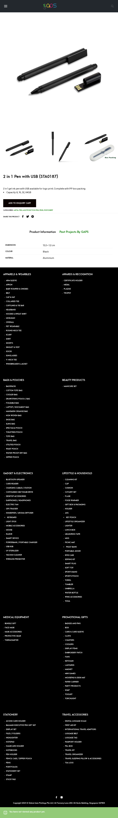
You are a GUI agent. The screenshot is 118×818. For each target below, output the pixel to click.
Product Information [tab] (43, 232)
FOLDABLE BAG (12, 403)
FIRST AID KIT (70, 725)
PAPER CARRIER (72, 682)
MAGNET (69, 669)
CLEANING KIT (71, 480)
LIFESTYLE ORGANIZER (75, 522)
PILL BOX (69, 746)
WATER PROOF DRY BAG (16, 453)
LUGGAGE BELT (71, 734)
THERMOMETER (11, 640)
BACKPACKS (11, 386)
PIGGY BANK (71, 547)
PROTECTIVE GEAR (13, 636)
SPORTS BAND (71, 572)
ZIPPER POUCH (12, 457)
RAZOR (9, 534)
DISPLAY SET (11, 729)
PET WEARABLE (12, 326)
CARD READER (12, 484)
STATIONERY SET (13, 771)
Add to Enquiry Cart (19, 203)
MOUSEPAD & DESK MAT (75, 678)
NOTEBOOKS (11, 750)
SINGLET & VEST (13, 347)
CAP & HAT (10, 297)
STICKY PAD (11, 779)
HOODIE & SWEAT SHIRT (16, 314)
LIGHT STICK (11, 522)
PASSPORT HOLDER (73, 742)
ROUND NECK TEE (14, 331)
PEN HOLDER (11, 754)
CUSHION (69, 488)
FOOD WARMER (72, 500)
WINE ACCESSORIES (73, 597)
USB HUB (9, 547)
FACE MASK (9, 628)
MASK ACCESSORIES (13, 632)
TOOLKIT (69, 694)
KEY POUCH (71, 517)
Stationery (48, 210)
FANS (67, 657)
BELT (8, 293)
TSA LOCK (69, 763)
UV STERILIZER (12, 551)
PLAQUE (67, 289)
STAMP (9, 775)
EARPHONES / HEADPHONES (18, 500)
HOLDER (68, 509)
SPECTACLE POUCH (14, 428)
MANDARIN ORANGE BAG (17, 411)
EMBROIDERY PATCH (73, 653)
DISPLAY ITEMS (71, 649)
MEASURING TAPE (72, 534)
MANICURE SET (70, 386)
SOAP (67, 690)
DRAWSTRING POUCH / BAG (18, 399)
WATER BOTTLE (71, 593)
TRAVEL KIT (70, 750)
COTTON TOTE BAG (14, 391)
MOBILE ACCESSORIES (15, 526)
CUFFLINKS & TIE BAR (15, 306)
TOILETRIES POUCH (14, 432)
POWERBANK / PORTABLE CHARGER (21, 542)
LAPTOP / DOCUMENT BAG (17, 407)
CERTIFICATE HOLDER (73, 281)
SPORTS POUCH (72, 576)
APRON (9, 285)
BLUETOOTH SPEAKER (15, 480)
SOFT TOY (69, 568)
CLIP (67, 484)
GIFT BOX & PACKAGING (75, 505)
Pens (41, 210)
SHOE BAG (10, 420)
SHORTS (9, 343)
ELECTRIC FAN (12, 505)
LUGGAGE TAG (71, 738)
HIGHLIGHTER (12, 738)
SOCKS (9, 351)
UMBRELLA (69, 589)
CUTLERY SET (70, 492)
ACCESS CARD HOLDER (16, 721)
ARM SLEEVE (11, 281)
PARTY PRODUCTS (73, 686)
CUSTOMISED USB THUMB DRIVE (19, 492)
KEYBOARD (11, 517)
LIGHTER (68, 526)
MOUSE (9, 530)
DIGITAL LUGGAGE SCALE (75, 721)
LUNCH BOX (70, 530)
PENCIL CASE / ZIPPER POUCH (19, 759)
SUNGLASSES (11, 356)
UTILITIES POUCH (13, 445)
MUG (67, 538)
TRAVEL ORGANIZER (74, 754)
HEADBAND (11, 310)
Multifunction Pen (31, 210)
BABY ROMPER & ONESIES (17, 289)
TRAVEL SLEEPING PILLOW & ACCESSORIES (83, 759)
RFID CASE (69, 555)
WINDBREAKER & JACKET (17, 364)
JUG (67, 513)
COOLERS (69, 644)
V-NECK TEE (11, 360)
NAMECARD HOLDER (15, 746)
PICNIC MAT (70, 542)
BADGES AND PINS (73, 624)
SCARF (9, 335)
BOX (67, 628)
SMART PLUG (70, 564)
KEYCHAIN (69, 661)
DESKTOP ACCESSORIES (16, 496)
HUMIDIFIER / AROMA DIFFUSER (19, 513)
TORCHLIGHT (70, 699)
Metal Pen (18, 210)
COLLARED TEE (12, 301)
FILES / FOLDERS (13, 734)
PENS (8, 763)
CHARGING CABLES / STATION (19, 488)
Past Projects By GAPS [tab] (73, 232)
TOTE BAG (10, 436)
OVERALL (10, 322)
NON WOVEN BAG (14, 416)
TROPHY (67, 293)
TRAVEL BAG (11, 441)
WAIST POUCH (12, 449)
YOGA (67, 601)
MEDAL (67, 285)
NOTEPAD (10, 742)
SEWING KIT (70, 559)
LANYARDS (69, 665)
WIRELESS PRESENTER (15, 559)
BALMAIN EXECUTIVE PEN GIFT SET (21, 725)
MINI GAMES (70, 674)
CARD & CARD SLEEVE (74, 632)
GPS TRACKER (12, 509)
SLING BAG (10, 424)
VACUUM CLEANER (14, 555)
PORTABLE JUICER (73, 551)
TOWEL (68, 580)
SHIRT (8, 339)
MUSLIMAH (10, 318)
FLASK (67, 496)
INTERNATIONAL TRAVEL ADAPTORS (80, 729)
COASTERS (69, 640)
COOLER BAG (12, 395)
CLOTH (68, 636)
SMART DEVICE (12, 538)
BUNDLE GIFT (10, 624)
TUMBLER (69, 584)
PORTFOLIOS (11, 767)
